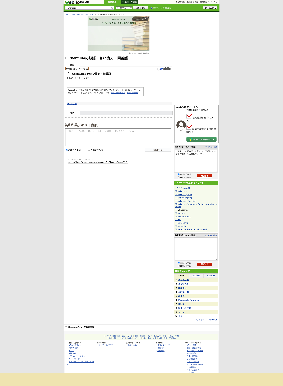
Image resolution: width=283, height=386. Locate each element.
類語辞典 (112, 2)
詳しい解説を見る (118, 93)
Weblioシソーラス (77, 68)
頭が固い (182, 288)
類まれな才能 (184, 308)
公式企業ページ (163, 345)
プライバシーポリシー (78, 356)
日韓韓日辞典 (192, 359)
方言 (160, 338)
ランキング (72, 104)
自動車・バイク (146, 336)
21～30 (211, 275)
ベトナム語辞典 (193, 370)
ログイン (181, 130)
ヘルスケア (122, 338)
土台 (180, 316)
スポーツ (137, 338)
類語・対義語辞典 (194, 348)
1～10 (181, 275)
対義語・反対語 (129, 2)
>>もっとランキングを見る (206, 319)
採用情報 (160, 351)
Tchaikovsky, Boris (183, 194)
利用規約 (72, 353)
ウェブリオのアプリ (106, 345)
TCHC (178, 219)
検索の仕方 (73, 348)
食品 (149, 338)
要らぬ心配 (183, 279)
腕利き (181, 304)
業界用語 (116, 336)
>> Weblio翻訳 (211, 147)
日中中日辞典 (192, 356)
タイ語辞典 (191, 367)
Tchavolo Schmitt (183, 216)
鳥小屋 (181, 296)
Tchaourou (180, 213)
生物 (144, 338)
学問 (177, 336)
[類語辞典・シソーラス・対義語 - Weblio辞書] (72, 3)
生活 (114, 338)
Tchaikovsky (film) (183, 198)
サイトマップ (74, 359)
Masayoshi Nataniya (188, 300)
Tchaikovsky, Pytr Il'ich (185, 201)
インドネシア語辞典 (195, 364)
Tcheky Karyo (181, 223)
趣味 (130, 338)
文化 (109, 338)
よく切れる (183, 284)
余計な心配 (183, 292)
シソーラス (90, 14)
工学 (159, 336)
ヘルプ (71, 351)
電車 (136, 336)
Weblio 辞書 (70, 14)
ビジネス (107, 336)
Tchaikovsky (181, 191)
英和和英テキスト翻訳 (81, 125)
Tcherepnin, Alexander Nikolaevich (191, 229)
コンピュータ (127, 336)
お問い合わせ (132, 93)
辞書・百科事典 (170, 338)
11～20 (196, 275)
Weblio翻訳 (191, 353)
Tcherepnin (180, 226)
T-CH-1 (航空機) (182, 188)
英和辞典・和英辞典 (195, 351)
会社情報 (160, 348)
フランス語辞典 (193, 362)
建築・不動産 (168, 336)
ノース (181, 312)
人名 (155, 338)
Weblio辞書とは (75, 345)
